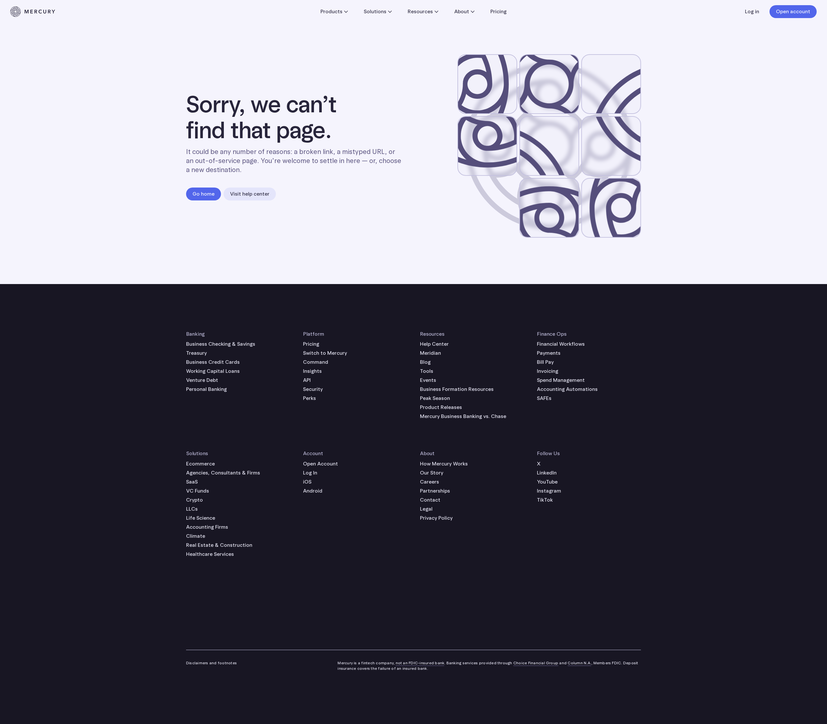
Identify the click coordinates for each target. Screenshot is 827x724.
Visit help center (249, 194)
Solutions (375, 11)
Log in (752, 11)
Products (331, 11)
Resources (420, 11)
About (461, 11)
